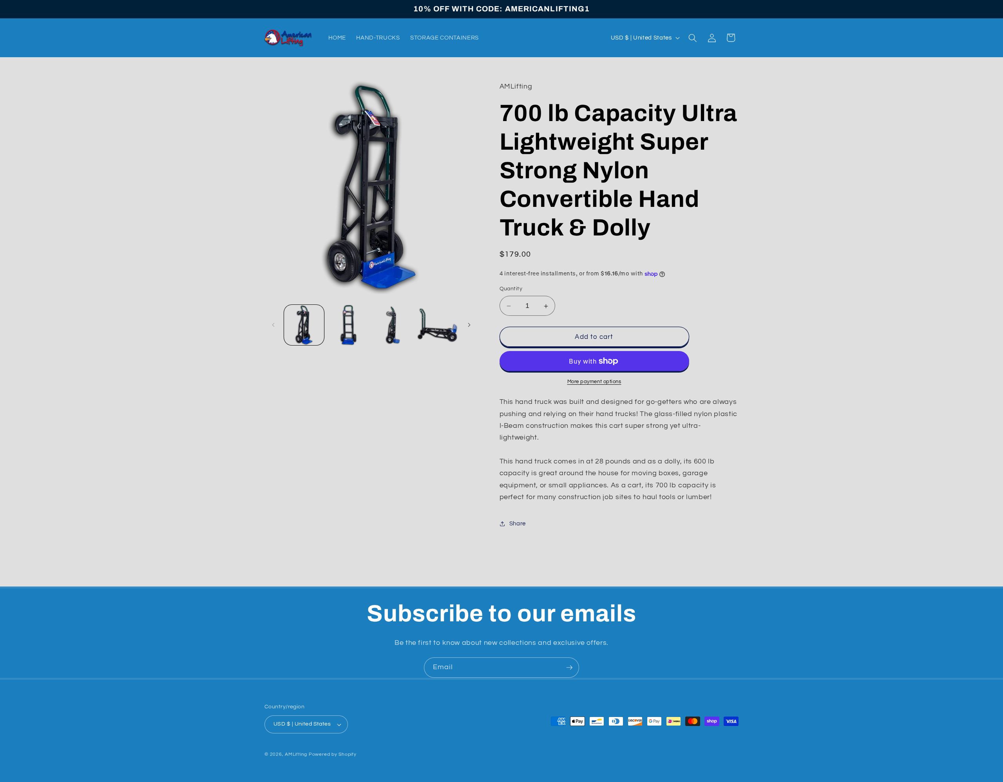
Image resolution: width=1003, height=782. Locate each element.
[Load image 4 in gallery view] (437, 325)
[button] (692, 37)
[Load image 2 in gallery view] (348, 325)
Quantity (511, 289)
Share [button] (517, 523)
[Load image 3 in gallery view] (393, 325)
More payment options (594, 381)
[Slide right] (469, 325)
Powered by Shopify (333, 754)
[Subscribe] (569, 667)
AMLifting (296, 754)
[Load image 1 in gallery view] (304, 325)
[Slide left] (273, 325)
